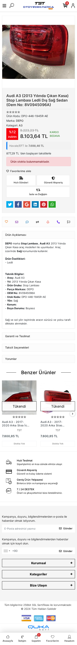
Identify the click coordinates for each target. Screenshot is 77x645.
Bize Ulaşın (38, 585)
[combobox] (6, 551)
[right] (72, 414)
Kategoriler (38, 574)
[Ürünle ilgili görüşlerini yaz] (28, 222)
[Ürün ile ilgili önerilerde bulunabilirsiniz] (69, 222)
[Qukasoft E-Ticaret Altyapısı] (38, 627)
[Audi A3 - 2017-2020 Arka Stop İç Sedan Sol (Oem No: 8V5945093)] (19, 397)
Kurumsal (38, 563)
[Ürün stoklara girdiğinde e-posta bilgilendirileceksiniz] (49, 222)
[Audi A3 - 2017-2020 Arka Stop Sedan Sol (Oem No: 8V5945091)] (57, 397)
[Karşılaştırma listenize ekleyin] (38, 222)
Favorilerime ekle (20, 171)
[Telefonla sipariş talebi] (59, 222)
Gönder (67, 528)
